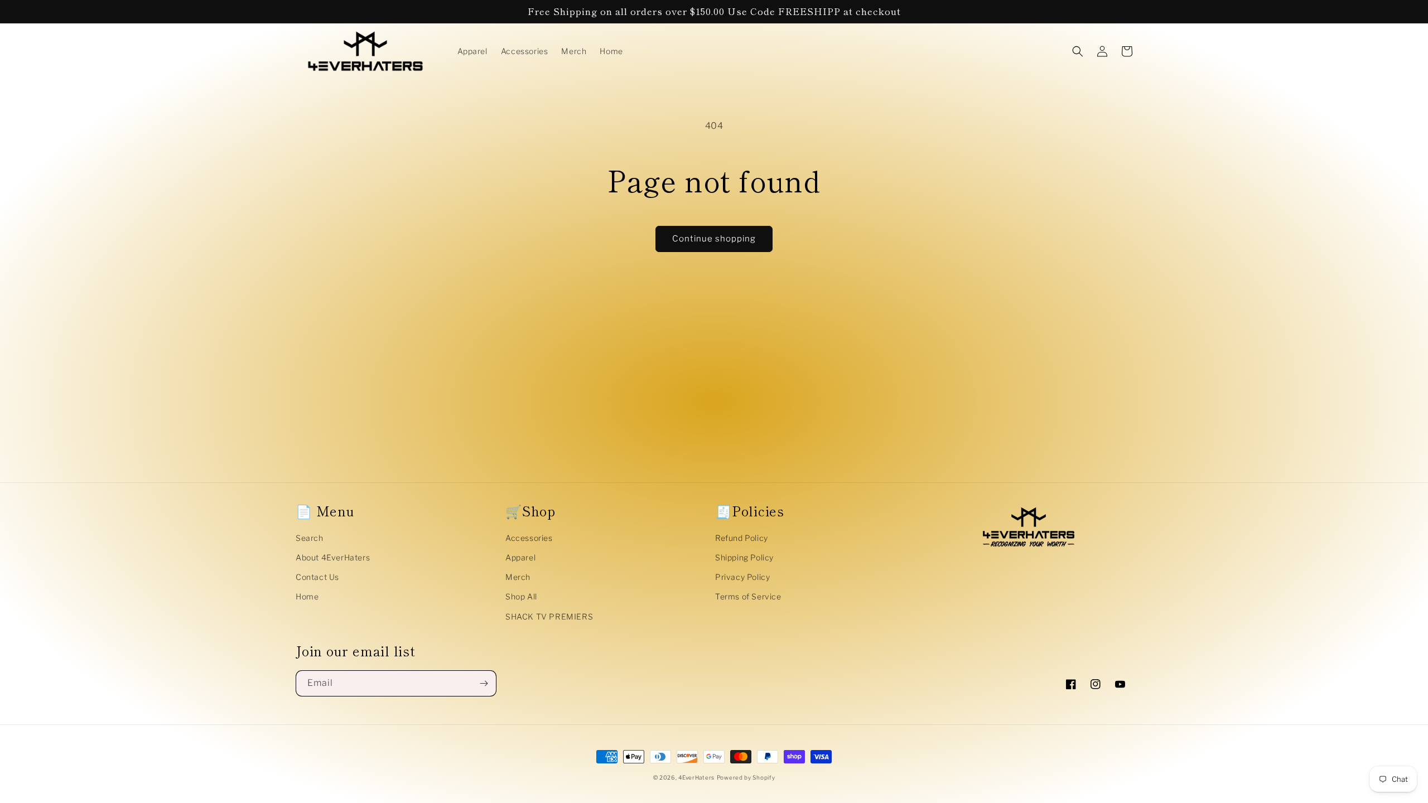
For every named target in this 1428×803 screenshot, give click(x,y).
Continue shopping (714, 239)
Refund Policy (741, 538)
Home (307, 596)
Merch (517, 577)
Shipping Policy (744, 557)
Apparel (520, 557)
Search (310, 538)
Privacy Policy (742, 577)
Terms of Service (748, 596)
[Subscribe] (483, 683)
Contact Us (317, 577)
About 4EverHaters (333, 557)
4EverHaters (696, 777)
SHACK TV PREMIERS (549, 616)
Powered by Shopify (746, 777)
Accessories (529, 538)
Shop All (521, 596)
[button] (1077, 51)
